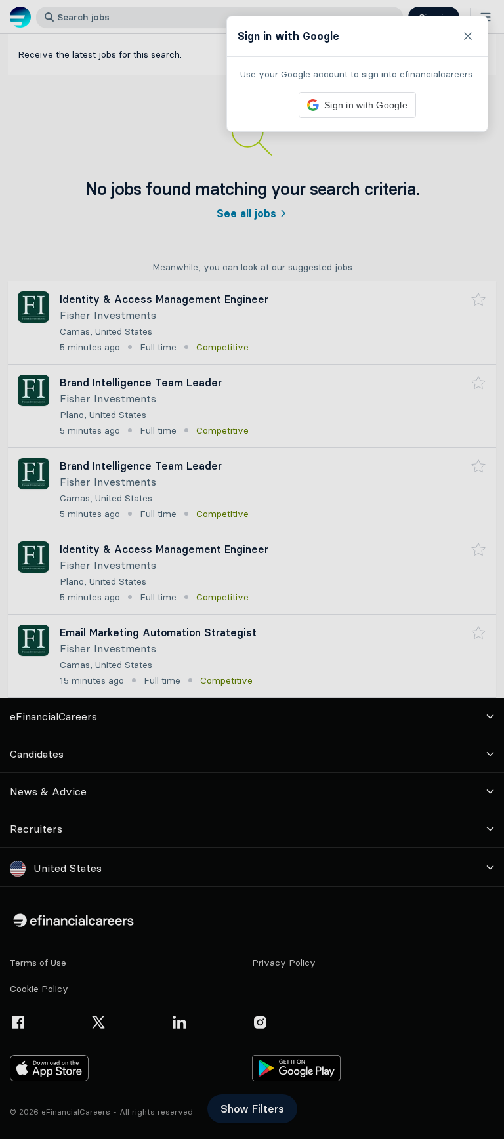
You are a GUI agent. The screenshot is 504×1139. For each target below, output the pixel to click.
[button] (252, 569)
